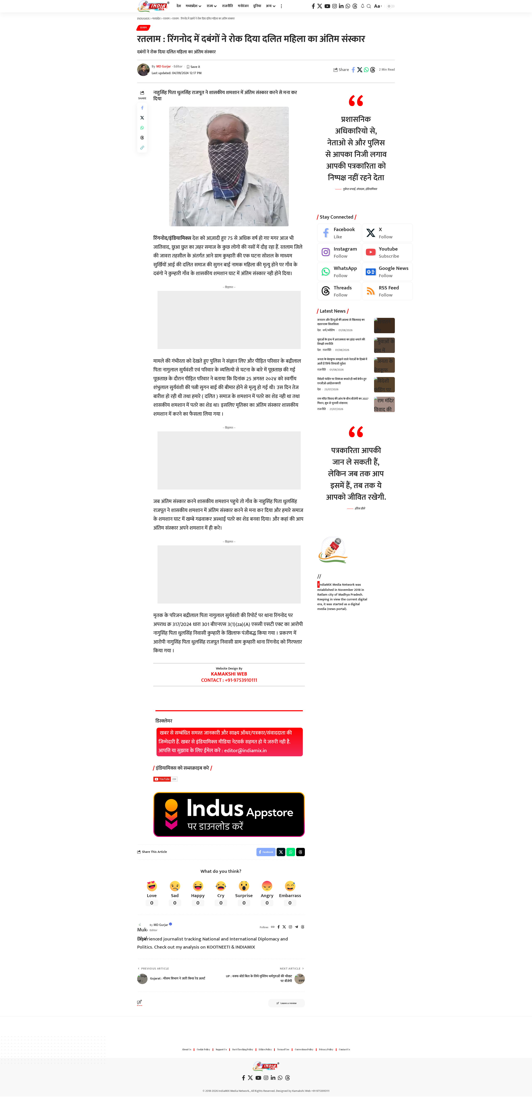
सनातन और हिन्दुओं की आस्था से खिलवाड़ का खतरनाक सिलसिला (341, 322)
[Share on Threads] (373, 69)
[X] (319, 6)
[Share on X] (360, 69)
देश (319, 330)
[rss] (387, 291)
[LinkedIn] (341, 6)
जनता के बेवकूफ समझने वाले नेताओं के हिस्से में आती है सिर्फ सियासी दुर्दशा (342, 361)
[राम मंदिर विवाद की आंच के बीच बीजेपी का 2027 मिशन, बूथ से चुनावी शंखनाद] (384, 404)
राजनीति (327, 350)
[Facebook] (313, 6)
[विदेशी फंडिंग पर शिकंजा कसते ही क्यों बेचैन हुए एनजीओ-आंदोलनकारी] (384, 385)
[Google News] (387, 272)
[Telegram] (296, 927)
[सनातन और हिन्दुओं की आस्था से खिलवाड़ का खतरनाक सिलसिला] (384, 325)
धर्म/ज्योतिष (329, 330)
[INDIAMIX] (153, 6)
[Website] (273, 927)
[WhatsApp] (348, 6)
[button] (281, 6)
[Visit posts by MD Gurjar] (142, 927)
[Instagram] (334, 6)
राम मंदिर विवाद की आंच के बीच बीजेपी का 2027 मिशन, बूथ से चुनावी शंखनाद (342, 401)
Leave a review (289, 1003)
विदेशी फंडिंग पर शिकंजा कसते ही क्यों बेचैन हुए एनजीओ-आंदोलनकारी (341, 381)
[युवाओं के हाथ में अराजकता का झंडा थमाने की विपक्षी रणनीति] (384, 345)
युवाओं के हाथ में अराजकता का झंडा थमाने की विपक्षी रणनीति (341, 341)
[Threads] (354, 6)
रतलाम (143, 28)
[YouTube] (327, 6)
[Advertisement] (229, 320)
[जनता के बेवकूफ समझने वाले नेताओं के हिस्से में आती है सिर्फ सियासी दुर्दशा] (384, 365)
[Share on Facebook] (353, 69)
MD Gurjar (163, 66)
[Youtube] (387, 252)
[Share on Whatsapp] (366, 69)
